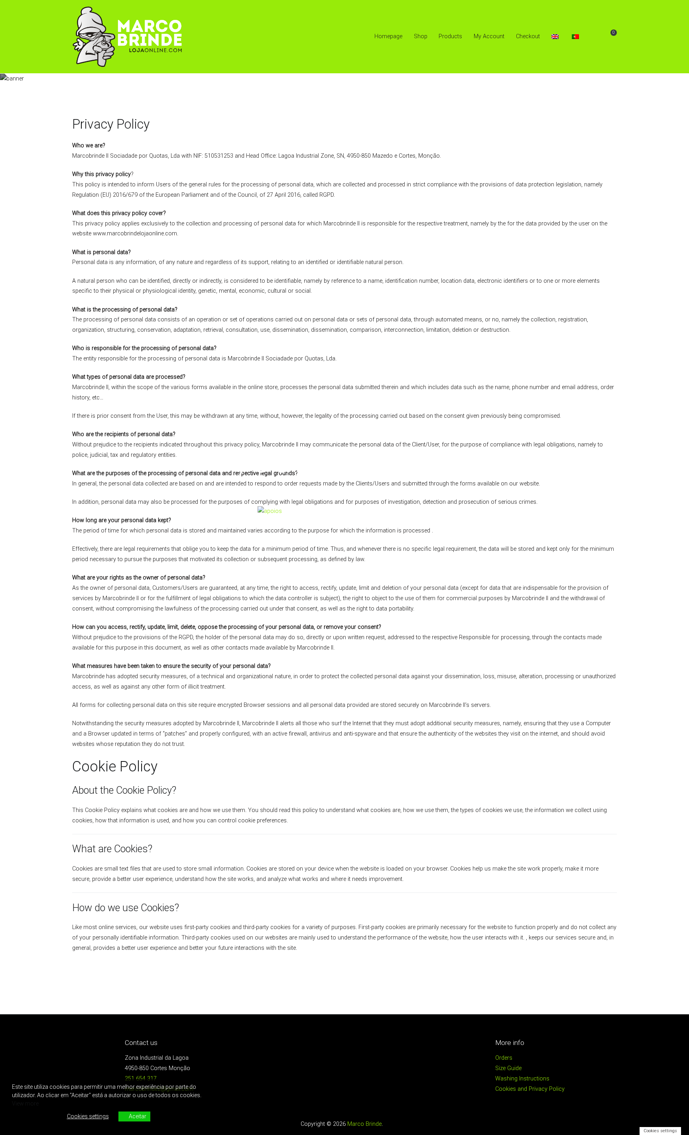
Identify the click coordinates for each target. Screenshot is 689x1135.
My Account (489, 36)
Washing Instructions (522, 1078)
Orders (503, 1058)
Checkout (528, 36)
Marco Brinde (364, 1124)
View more (25, 1103)
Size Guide (508, 1068)
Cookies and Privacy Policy (530, 1089)
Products (450, 36)
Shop (420, 36)
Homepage (388, 36)
